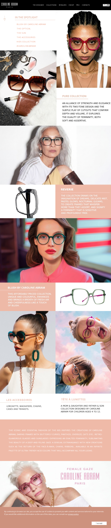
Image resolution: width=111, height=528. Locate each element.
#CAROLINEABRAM (26, 46)
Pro (78, 5)
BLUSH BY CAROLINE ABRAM (31, 24)
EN (108, 5)
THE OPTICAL (24, 28)
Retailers (62, 5)
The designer (38, 5)
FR (104, 5)
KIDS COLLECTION (26, 41)
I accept (99, 523)
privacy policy (73, 514)
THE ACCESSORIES (26, 37)
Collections (51, 5)
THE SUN (21, 32)
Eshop (71, 5)
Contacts (86, 5)
